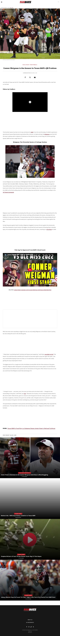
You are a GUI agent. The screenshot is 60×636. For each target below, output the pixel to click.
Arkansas (46, 134)
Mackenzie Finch (27, 72)
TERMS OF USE (30, 631)
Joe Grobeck (25, 476)
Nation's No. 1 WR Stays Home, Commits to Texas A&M (18, 515)
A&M (32, 132)
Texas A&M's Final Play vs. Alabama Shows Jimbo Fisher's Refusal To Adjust (31, 428)
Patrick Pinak (18, 517)
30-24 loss (49, 229)
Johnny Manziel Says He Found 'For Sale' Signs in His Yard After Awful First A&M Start (28, 597)
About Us (30, 619)
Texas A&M (11, 7)
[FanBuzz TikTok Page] (31, 627)
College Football (4, 7)
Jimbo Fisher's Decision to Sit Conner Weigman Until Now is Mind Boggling (32, 290)
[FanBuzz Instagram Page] (29, 627)
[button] (1, 2)
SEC (8, 7)
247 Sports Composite (8, 192)
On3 (25, 393)
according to (49, 354)
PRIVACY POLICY (30, 632)
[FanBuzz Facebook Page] (27, 627)
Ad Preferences (30, 622)
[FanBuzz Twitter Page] (33, 627)
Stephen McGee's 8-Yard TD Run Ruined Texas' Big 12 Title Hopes (21, 556)
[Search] (58, 2)
